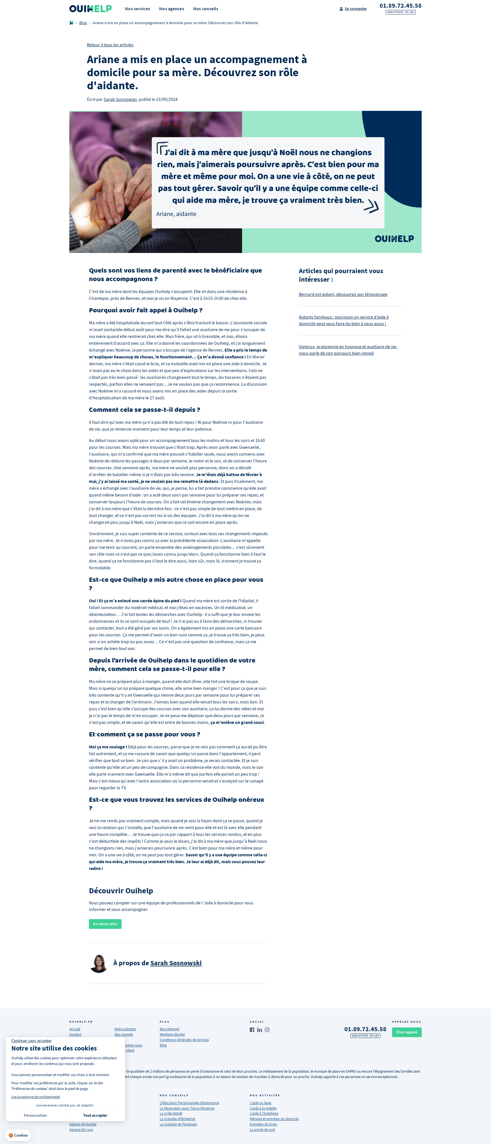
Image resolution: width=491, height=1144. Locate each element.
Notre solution (125, 1029)
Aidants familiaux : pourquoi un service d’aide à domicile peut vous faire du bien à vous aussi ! (344, 320)
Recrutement (169, 1029)
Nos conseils (124, 1034)
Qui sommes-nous (128, 1045)
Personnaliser (35, 1115)
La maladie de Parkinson (178, 1124)
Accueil (74, 1029)
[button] (18, 1135)
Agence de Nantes (82, 1124)
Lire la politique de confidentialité (35, 1097)
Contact (75, 1034)
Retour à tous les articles (110, 45)
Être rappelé (406, 1032)
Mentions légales (172, 1034)
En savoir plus (105, 924)
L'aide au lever (261, 1103)
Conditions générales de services (184, 1039)
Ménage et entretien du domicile (274, 1118)
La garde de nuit (262, 1129)
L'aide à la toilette (263, 1108)
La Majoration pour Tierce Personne (187, 1108)
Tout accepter (95, 1115)
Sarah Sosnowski (120, 99)
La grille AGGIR (171, 1113)
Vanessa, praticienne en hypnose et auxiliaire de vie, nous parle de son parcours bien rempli (348, 350)
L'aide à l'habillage (264, 1113)
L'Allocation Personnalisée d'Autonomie (189, 1103)
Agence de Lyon (81, 1129)
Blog (83, 22)
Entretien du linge (263, 1124)
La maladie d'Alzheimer (177, 1118)
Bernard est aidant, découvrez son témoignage (343, 294)
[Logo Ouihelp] (90, 9)
